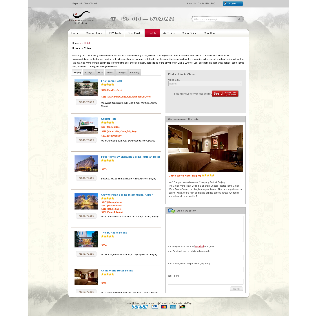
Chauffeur (210, 33)
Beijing (77, 72)
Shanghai (89, 72)
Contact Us (203, 3)
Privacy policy (140, 303)
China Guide (189, 33)
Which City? (174, 80)
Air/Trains (169, 33)
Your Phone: (174, 276)
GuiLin (110, 72)
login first (199, 246)
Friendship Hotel (111, 80)
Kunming (134, 72)
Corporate (177, 303)
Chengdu (121, 72)
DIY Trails (115, 33)
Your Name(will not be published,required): (189, 263)
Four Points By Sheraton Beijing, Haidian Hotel (130, 156)
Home (75, 33)
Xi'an (100, 72)
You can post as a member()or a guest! (191, 246)
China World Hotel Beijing (117, 270)
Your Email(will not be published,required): (189, 251)
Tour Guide (134, 33)
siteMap (188, 303)
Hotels (152, 33)
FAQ (213, 3)
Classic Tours (94, 33)
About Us (191, 3)
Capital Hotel (109, 118)
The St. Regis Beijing (114, 232)
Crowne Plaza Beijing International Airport (127, 194)
